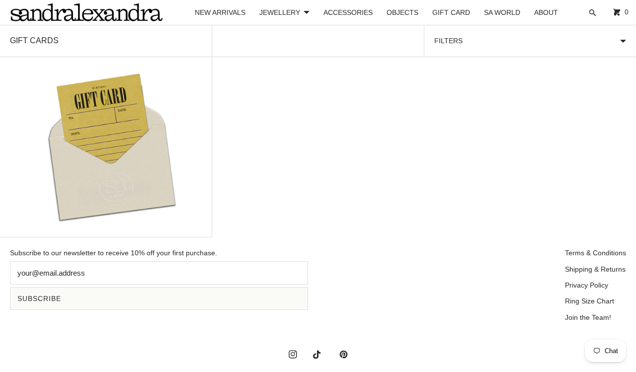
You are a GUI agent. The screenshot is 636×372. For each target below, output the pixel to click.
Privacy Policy (586, 285)
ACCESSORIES (348, 12)
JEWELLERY (279, 12)
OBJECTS (402, 12)
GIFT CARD (451, 12)
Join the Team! (588, 317)
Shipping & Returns (595, 269)
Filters (448, 41)
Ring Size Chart (589, 301)
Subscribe (39, 298)
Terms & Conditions (595, 253)
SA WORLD (502, 12)
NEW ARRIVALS (220, 12)
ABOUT (546, 12)
